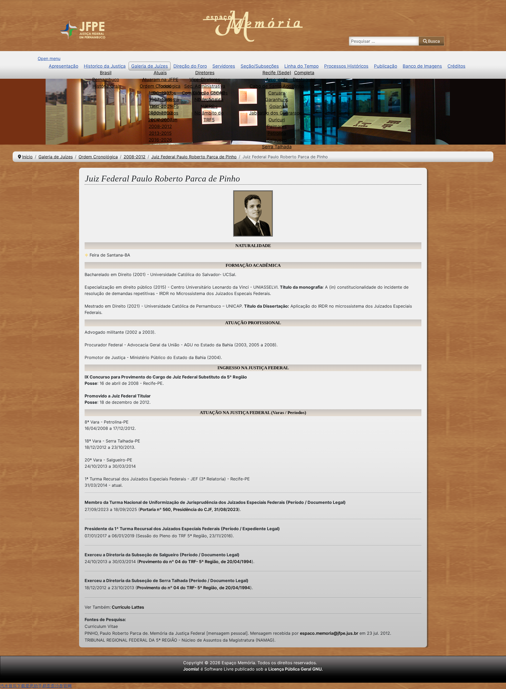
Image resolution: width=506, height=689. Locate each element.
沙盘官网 (63, 685)
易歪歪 (48, 685)
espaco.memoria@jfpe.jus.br (329, 633)
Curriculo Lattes (127, 607)
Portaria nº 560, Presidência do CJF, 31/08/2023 (189, 509)
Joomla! (191, 669)
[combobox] (384, 41)
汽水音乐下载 (12, 685)
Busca (434, 41)
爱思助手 (33, 685)
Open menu (49, 58)
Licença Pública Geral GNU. (295, 669)
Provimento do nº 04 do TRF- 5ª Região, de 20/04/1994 (195, 561)
